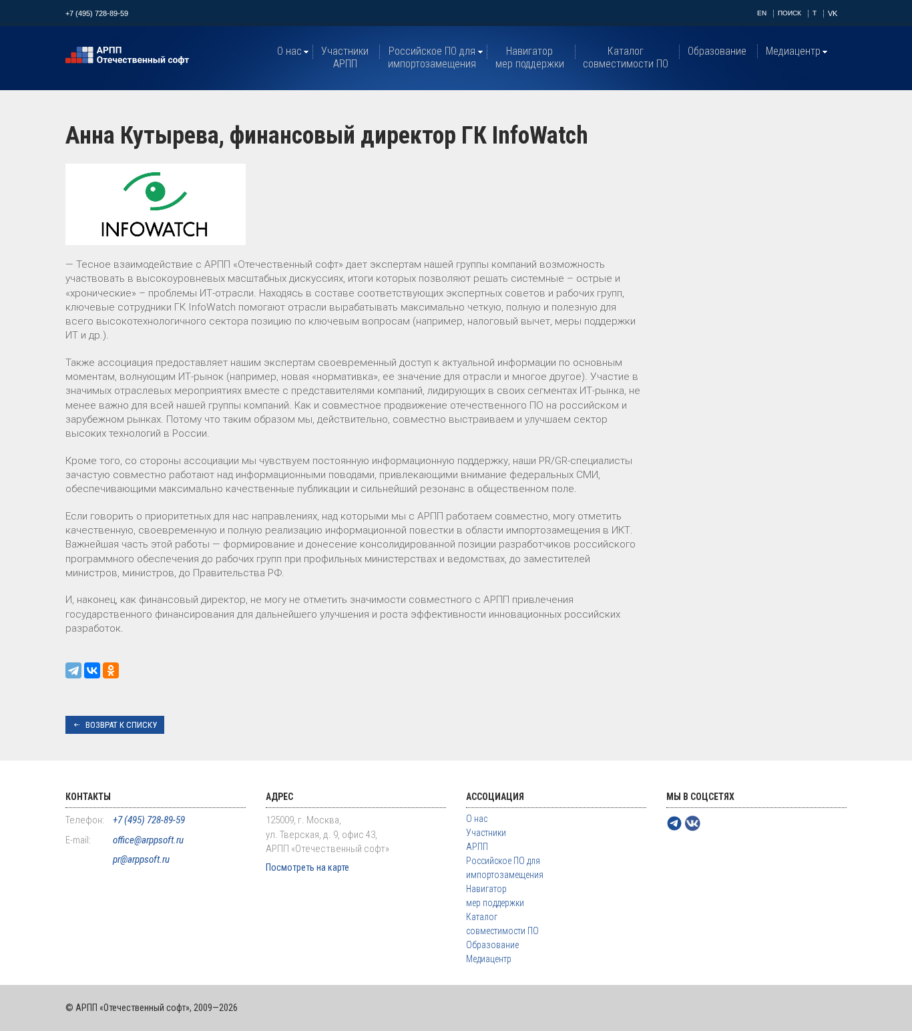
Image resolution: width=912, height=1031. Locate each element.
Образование (717, 51)
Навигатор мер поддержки (529, 57)
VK (832, 13)
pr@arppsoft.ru (141, 859)
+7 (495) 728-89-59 (96, 13)
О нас (289, 51)
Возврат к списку (121, 725)
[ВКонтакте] (92, 670)
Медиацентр (793, 51)
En (761, 13)
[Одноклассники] (111, 670)
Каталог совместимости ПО (625, 57)
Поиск (789, 13)
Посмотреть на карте (307, 867)
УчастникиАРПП (345, 57)
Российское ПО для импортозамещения (432, 57)
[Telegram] (73, 670)
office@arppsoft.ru (148, 840)
